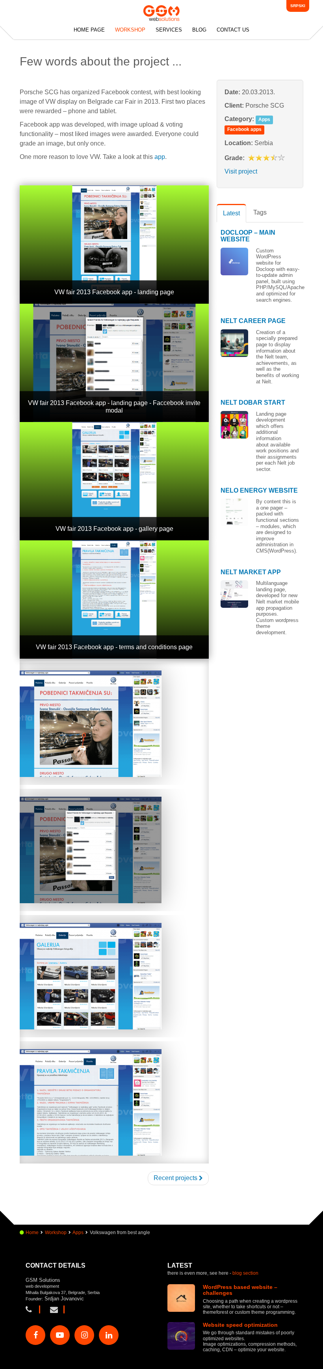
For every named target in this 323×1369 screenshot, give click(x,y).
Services (169, 30)
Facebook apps (244, 129)
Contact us (233, 30)
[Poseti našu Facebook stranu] (35, 1335)
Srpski (297, 6)
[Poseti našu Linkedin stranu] (109, 1335)
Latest (231, 213)
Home (32, 1232)
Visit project (241, 171)
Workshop (130, 30)
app (159, 156)
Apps (264, 119)
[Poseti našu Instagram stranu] (84, 1335)
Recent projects (176, 1178)
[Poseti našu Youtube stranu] (60, 1335)
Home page (89, 30)
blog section (245, 1273)
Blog (199, 30)
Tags (260, 212)
